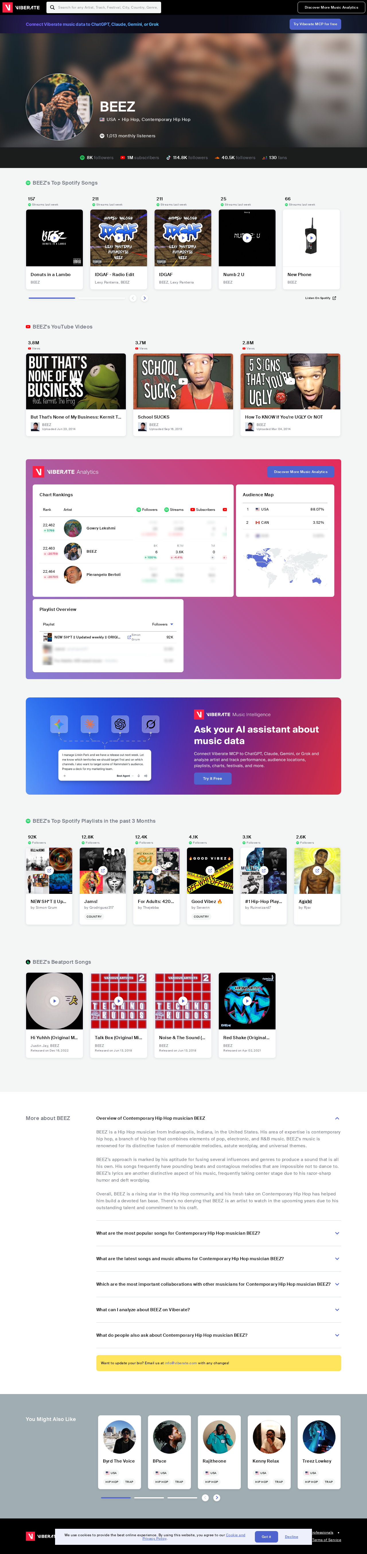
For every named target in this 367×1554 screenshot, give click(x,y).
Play (54, 238)
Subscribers (205, 509)
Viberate (21, 7)
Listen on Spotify (318, 298)
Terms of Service (326, 1540)
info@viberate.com (181, 1363)
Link (129, 637)
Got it (266, 1537)
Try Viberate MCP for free (315, 24)
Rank (47, 509)
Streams (177, 509)
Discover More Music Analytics (331, 7)
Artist (68, 509)
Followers (149, 509)
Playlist (48, 624)
